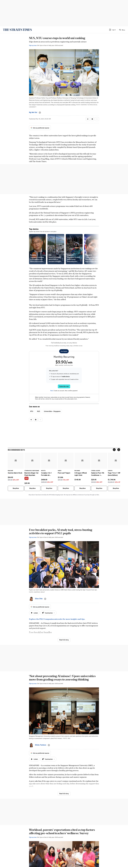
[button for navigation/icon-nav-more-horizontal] (97, 119)
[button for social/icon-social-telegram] (88, 119)
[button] (112, 29)
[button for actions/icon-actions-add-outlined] (40, 112)
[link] (17, 29)
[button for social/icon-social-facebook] (92, 119)
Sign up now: (33, 45)
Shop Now (16, 488)
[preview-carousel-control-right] (95, 249)
